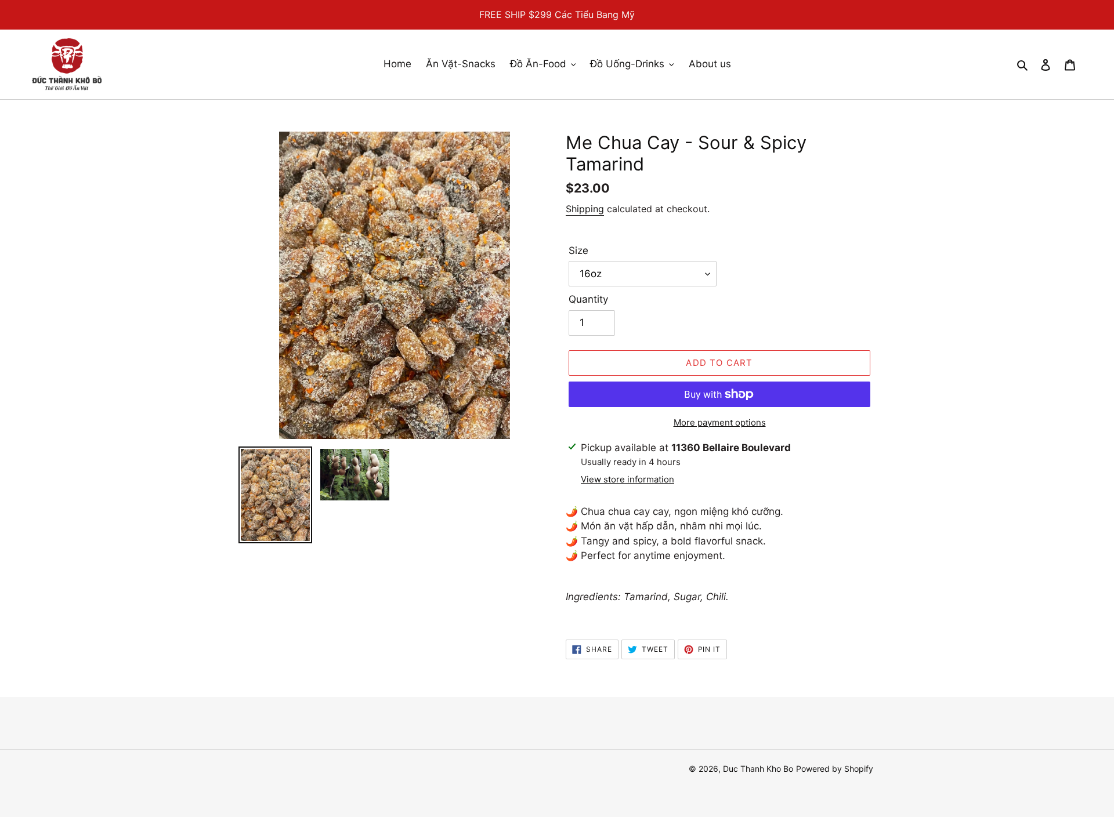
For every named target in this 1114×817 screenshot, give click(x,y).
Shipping (585, 209)
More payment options (720, 422)
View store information (627, 479)
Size (578, 250)
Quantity (588, 299)
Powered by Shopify (834, 769)
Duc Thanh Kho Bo (758, 769)
